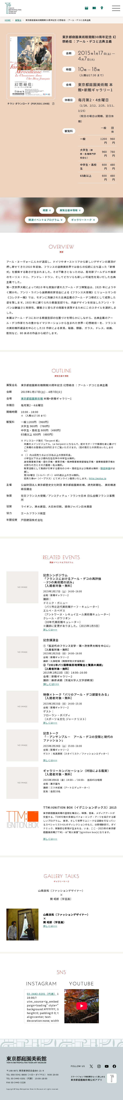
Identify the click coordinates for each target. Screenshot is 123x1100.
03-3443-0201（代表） (41, 994)
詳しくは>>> (50, 629)
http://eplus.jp (97, 478)
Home (8, 20)
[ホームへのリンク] (13, 8)
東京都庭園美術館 (32, 398)
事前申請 (105, 468)
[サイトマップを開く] (116, 8)
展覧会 (18, 20)
